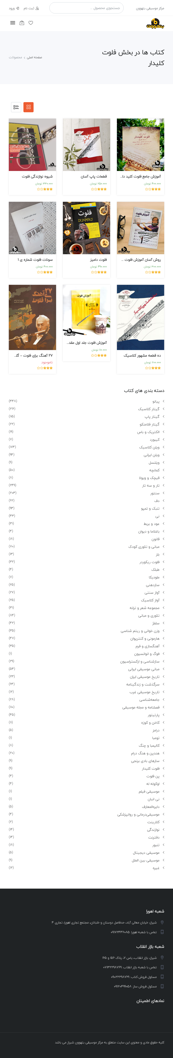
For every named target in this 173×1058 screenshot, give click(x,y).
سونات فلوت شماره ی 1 (35, 259)
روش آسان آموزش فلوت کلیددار (137, 259)
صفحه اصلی (34, 57)
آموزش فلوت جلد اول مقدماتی (84, 342)
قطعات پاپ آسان (94, 176)
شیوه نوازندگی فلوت (37, 176)
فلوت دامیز (98, 259)
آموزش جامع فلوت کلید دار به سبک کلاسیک (127, 176)
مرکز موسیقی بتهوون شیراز (85, 1042)
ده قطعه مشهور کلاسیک (142, 355)
